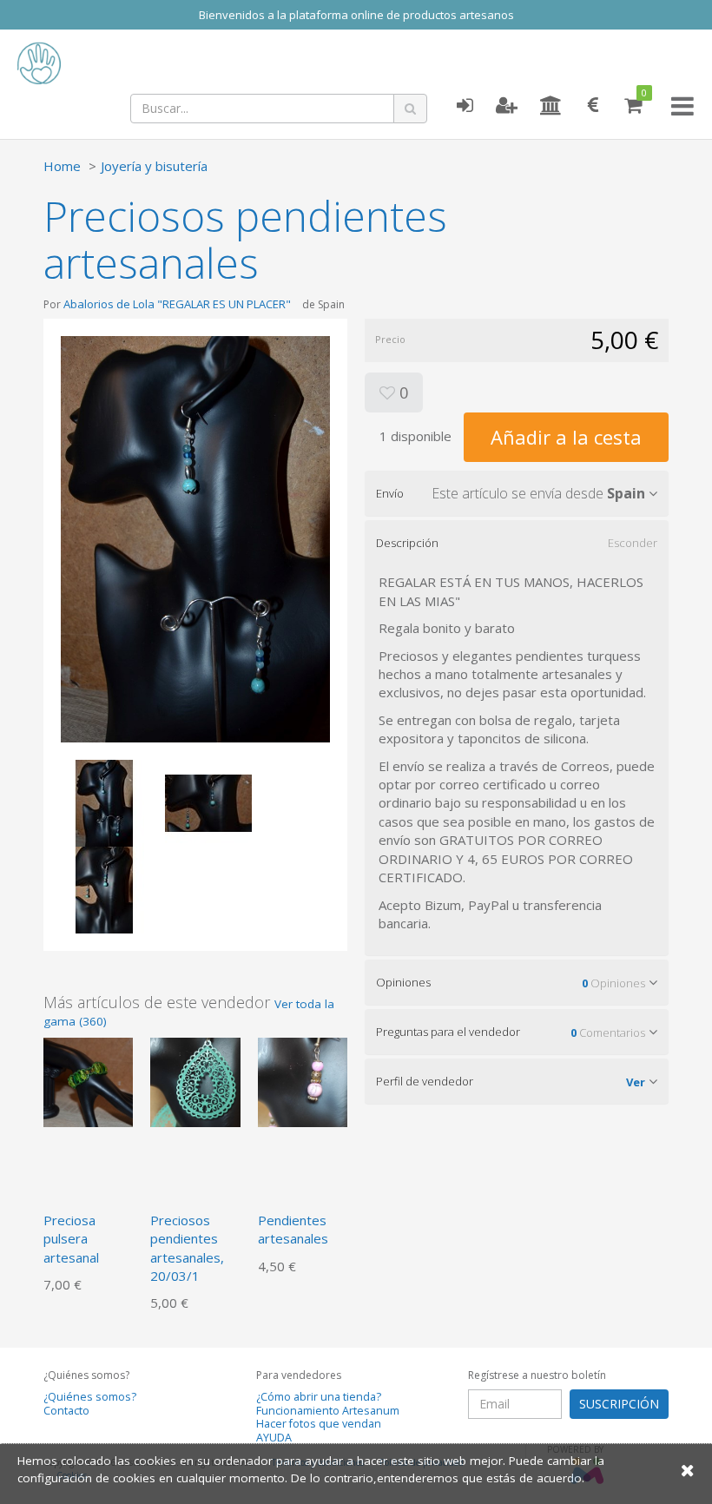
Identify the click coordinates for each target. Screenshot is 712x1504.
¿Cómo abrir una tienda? (318, 1396)
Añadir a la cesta (566, 437)
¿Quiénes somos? (89, 1396)
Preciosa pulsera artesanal (71, 1238)
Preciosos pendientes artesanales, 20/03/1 (187, 1247)
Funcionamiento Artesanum (327, 1410)
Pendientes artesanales (293, 1229)
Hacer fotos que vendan (318, 1423)
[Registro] (507, 106)
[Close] (688, 1469)
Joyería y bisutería (154, 166)
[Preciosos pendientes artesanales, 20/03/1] (195, 1080)
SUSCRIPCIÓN (619, 1403)
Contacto (66, 1410)
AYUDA (274, 1437)
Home (62, 166)
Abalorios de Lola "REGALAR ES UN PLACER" (177, 304)
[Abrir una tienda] (551, 106)
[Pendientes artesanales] (302, 1080)
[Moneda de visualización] (593, 106)
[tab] (517, 493)
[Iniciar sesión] (465, 106)
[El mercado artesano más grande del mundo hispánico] (138, 63)
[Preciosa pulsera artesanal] (88, 1080)
